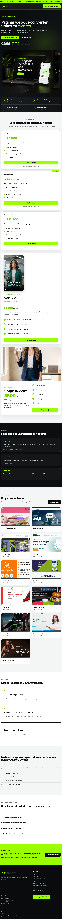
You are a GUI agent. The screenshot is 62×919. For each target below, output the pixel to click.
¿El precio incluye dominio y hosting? (14, 822)
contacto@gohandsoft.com (8, 901)
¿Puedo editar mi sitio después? (13, 834)
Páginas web (36, 874)
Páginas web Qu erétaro (39, 888)
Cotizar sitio (31, 203)
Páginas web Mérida (38, 890)
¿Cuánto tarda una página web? (12, 817)
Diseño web (36, 876)
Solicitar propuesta (53, 854)
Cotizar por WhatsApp (52, 6)
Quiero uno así (54, 502)
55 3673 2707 (5, 898)
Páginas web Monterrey (39, 883)
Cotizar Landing (31, 162)
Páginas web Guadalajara (39, 885)
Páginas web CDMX (38, 881)
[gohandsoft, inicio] (8, 6)
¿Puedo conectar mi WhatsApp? (13, 828)
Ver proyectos (26, 37)
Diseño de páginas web (39, 878)
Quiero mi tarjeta (45, 410)
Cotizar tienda (31, 243)
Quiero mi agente (31, 340)
